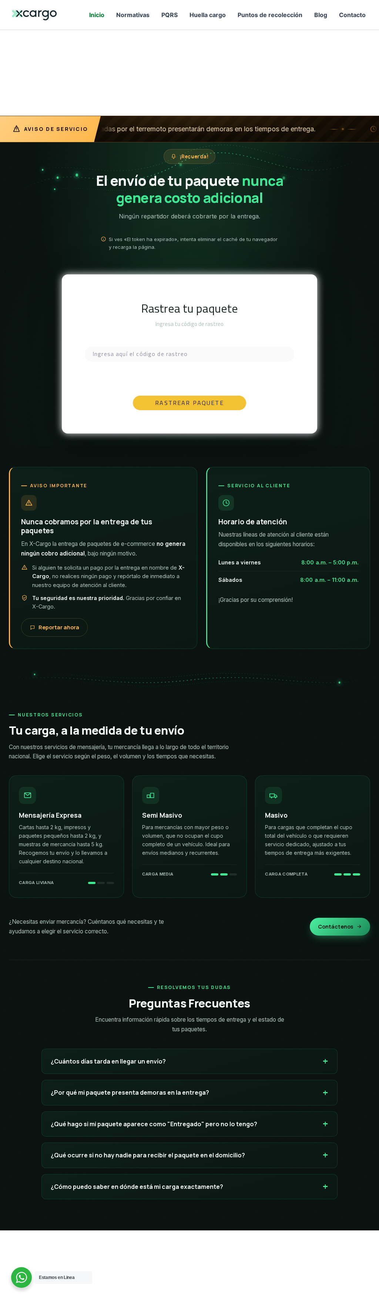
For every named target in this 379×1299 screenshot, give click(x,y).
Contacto (352, 15)
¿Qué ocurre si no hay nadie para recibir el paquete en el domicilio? (148, 1155)
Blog (320, 15)
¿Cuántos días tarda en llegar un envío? (108, 1061)
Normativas (133, 15)
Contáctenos (335, 926)
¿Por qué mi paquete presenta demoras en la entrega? (130, 1092)
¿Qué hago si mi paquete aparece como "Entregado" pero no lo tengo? (154, 1124)
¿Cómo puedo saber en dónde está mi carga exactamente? (137, 1187)
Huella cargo (208, 15)
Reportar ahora (58, 627)
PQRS (169, 15)
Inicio (96, 15)
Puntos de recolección (270, 15)
